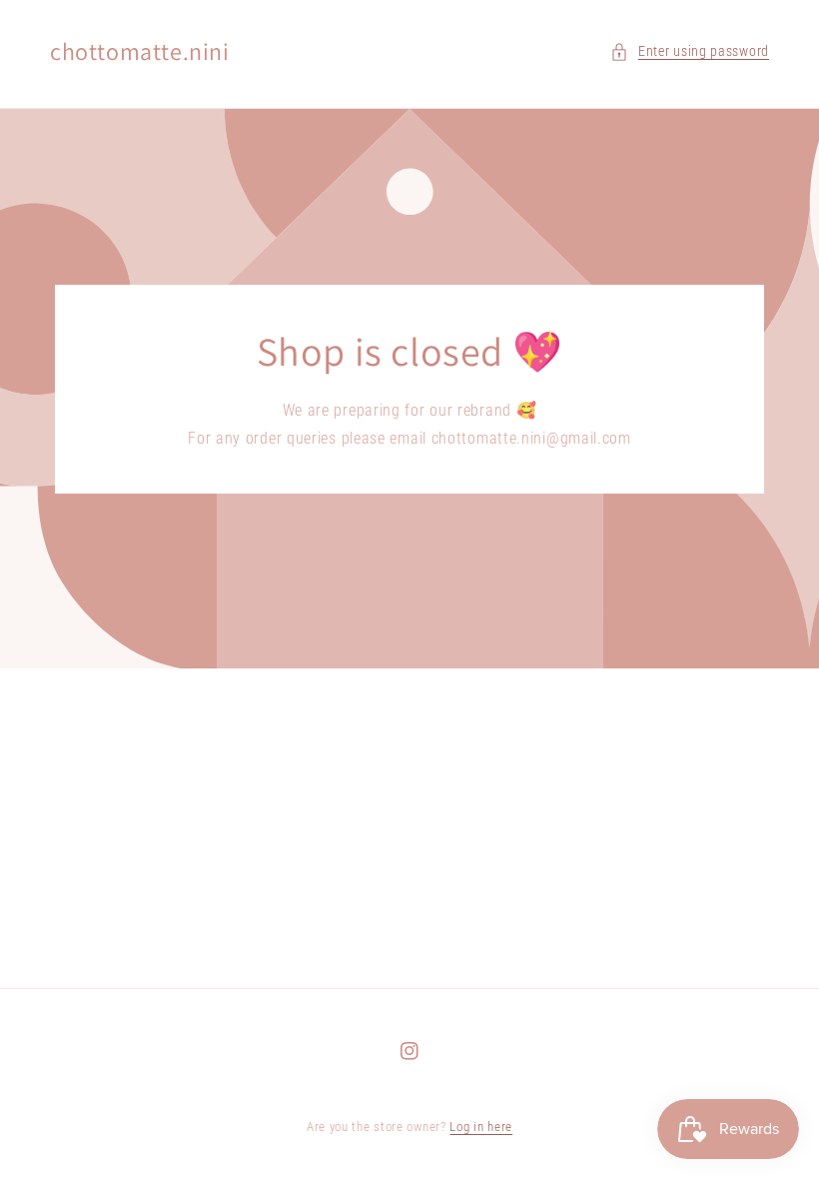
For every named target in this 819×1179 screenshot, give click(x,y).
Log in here (480, 1126)
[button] (689, 51)
